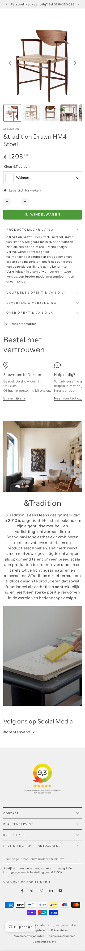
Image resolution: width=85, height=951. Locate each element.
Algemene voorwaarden (28, 936)
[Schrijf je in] (79, 859)
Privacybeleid (60, 930)
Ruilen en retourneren (61, 936)
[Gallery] (42, 73)
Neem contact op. (68, 398)
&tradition (11, 129)
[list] (42, 383)
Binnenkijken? (14, 398)
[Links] (7, 4)
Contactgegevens (44, 941)
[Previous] (10, 63)
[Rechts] (78, 4)
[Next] (75, 63)
